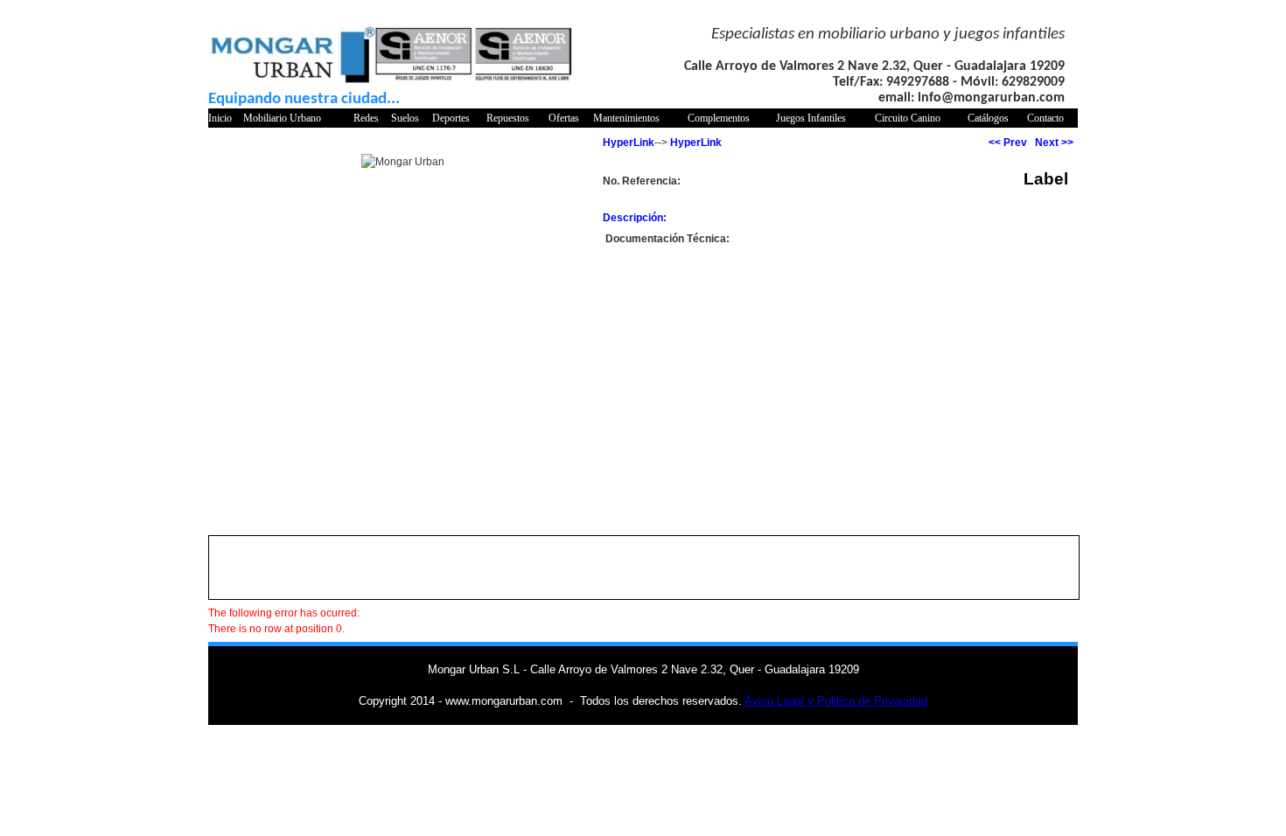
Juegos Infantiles (811, 118)
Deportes (451, 118)
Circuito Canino (907, 118)
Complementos (719, 118)
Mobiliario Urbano (282, 118)
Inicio (220, 118)
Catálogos (988, 118)
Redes (366, 118)
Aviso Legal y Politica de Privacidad (835, 700)
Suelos (405, 118)
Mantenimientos (626, 118)
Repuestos (507, 118)
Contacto (1045, 118)
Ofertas (564, 118)
